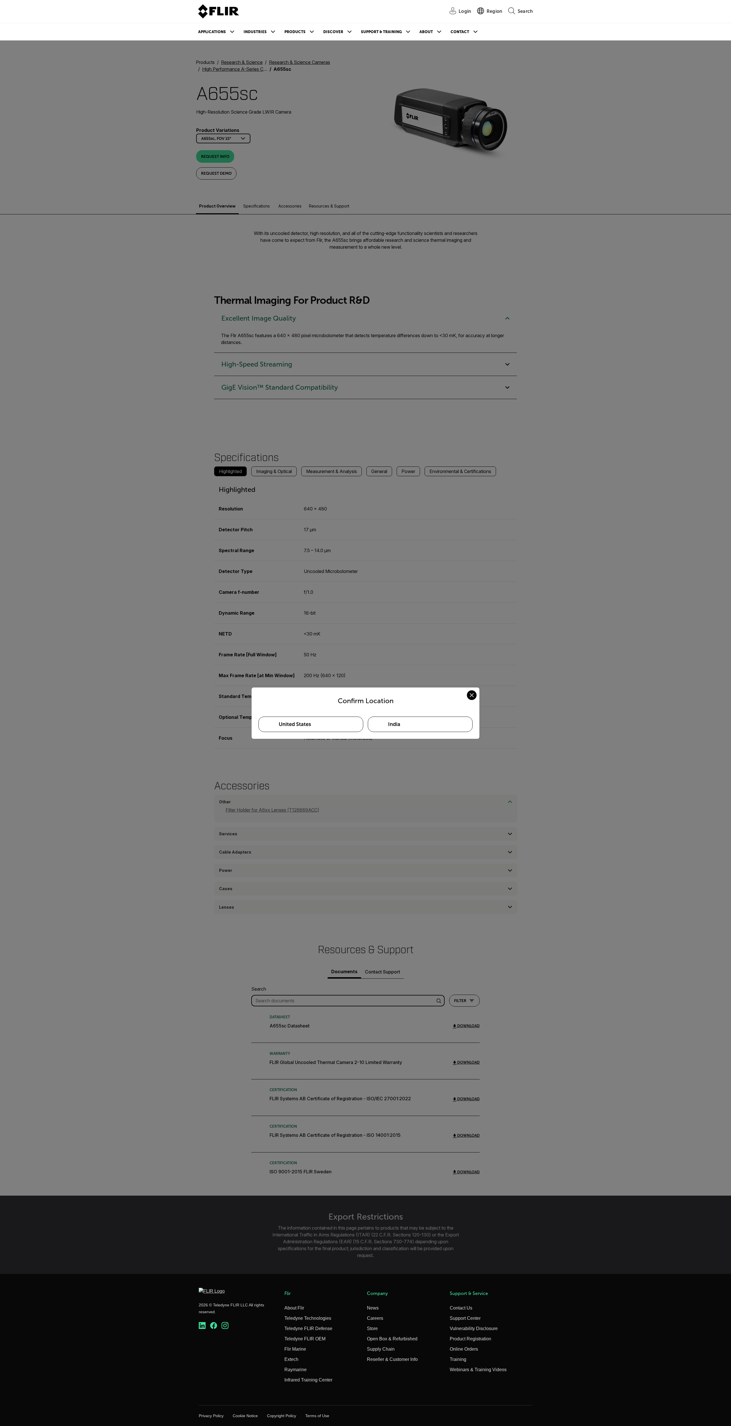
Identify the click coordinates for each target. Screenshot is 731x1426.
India (394, 724)
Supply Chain (381, 1349)
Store (372, 1328)
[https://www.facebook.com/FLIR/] (213, 1325)
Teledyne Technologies (307, 1318)
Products (295, 32)
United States (295, 724)
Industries (255, 32)
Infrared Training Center (308, 1379)
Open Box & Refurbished (392, 1338)
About (426, 32)
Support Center (465, 1318)
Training (458, 1359)
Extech (291, 1359)
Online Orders (464, 1349)
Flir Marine (295, 1349)
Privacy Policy (211, 1415)
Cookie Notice (245, 1415)
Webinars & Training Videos (478, 1369)
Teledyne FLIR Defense (308, 1328)
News (373, 1308)
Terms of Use (317, 1415)
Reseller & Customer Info (392, 1359)
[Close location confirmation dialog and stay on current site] (472, 695)
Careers (375, 1318)
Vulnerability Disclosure (474, 1328)
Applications (212, 32)
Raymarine (295, 1369)
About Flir (294, 1308)
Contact (460, 32)
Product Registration (470, 1338)
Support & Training (381, 32)
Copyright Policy (281, 1415)
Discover (333, 32)
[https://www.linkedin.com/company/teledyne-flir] (202, 1325)
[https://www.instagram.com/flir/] (225, 1325)
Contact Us (461, 1308)
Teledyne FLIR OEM (305, 1338)
